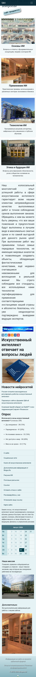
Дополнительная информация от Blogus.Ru (16, 469)
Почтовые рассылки (11, 480)
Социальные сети (10, 458)
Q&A (4, 3)
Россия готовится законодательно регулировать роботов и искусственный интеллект (17, 394)
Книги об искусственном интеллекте (17, 463)
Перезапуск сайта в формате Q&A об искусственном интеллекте (15, 402)
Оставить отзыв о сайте (12, 490)
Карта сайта (8, 505)
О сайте (6, 453)
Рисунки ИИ (8, 475)
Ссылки (7, 485)
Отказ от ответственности (13, 665)
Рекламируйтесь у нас (12, 495)
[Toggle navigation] (31, 3)
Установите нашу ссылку (13, 500)
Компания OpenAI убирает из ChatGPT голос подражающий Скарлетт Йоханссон (18, 408)
